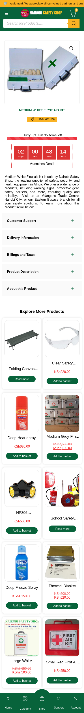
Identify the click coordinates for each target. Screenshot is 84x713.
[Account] (75, 698)
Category (25, 708)
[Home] (8, 698)
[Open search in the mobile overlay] (41, 23)
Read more (22, 379)
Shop (42, 708)
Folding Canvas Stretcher (22, 371)
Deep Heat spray (22, 438)
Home (8, 707)
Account (76, 707)
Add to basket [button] (62, 381)
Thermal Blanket (62, 586)
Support (59, 707)
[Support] (59, 698)
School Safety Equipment (62, 520)
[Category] (25, 698)
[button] (71, 48)
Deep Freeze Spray (22, 587)
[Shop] (42, 698)
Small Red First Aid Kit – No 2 (62, 664)
